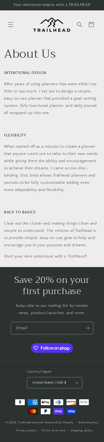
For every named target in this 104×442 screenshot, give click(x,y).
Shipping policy (82, 430)
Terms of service (54, 430)
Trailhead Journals (31, 422)
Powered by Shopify (59, 422)
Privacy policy (26, 430)
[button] (11, 24)
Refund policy (88, 422)
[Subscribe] (87, 328)
